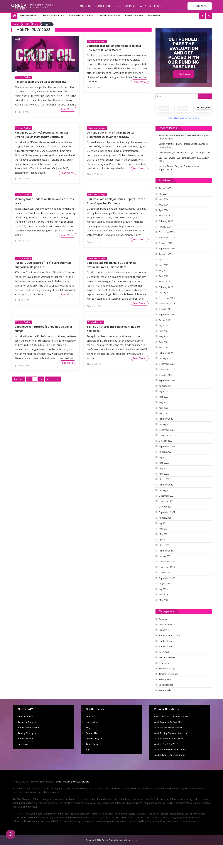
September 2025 (167, 248)
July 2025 (163, 259)
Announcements (29, 15)
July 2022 (163, 457)
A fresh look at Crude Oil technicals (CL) (41, 81)
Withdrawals (165, 690)
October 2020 (165, 572)
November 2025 (167, 237)
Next (56, 379)
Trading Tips (165, 679)
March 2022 (165, 479)
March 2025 (165, 281)
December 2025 (167, 232)
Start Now (183, 74)
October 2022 (165, 440)
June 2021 (164, 528)
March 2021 (165, 545)
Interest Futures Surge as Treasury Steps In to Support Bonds (181, 168)
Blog (118, 6)
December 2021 (167, 495)
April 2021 (164, 539)
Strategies (164, 663)
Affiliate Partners (81, 781)
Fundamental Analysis (81, 15)
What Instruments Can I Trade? (169, 738)
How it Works (92, 722)
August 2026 (165, 188)
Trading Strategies (109, 15)
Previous (18, 379)
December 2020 (167, 561)
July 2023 (163, 391)
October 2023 (165, 374)
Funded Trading (166, 646)
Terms (57, 781)
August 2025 (165, 254)
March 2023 (165, 413)
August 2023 (165, 385)
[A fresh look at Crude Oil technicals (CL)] (45, 54)
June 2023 (164, 396)
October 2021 (165, 506)
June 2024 (164, 330)
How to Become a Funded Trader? (171, 716)
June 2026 (164, 199)
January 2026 (165, 226)
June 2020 (164, 594)
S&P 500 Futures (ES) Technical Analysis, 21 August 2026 (184, 159)
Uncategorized (166, 684)
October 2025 (165, 243)
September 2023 (167, 380)
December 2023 (167, 363)
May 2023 (164, 402)
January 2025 (165, 292)
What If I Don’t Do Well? (165, 744)
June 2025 (164, 265)
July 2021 (163, 523)
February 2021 (166, 550)
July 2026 (163, 193)
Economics (164, 629)
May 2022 (164, 468)
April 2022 (164, 473)
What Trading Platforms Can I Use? (171, 733)
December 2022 (167, 429)
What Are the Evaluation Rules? (169, 727)
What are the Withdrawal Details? (170, 749)
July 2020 (163, 589)
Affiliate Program (94, 738)
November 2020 (167, 567)
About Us (85, 6)
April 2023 (164, 407)
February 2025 (166, 287)
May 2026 (164, 204)
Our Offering (103, 6)
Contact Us (91, 733)
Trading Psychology (168, 673)
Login (157, 6)
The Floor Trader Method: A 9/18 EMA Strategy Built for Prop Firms (184, 137)
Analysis (163, 619)
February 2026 (166, 221)
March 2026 (165, 215)
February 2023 (166, 418)
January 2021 (165, 556)
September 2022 (167, 446)
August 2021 (165, 517)
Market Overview (167, 657)
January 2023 (165, 424)
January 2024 (165, 358)
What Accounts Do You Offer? (168, 722)
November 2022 (167, 435)
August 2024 (165, 320)
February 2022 (166, 484)
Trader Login (92, 744)
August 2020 (165, 583)
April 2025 (164, 276)
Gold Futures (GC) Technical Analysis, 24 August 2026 (185, 152)
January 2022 (165, 490)
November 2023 (167, 369)
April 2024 (164, 342)
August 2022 (165, 451)
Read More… (68, 109)
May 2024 (164, 336)
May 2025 (164, 270)
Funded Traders (134, 15)
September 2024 (167, 314)
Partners (145, 6)
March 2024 (165, 347)
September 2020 (167, 578)
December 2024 (167, 298)
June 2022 (164, 462)
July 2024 (163, 325)
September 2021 (167, 512)
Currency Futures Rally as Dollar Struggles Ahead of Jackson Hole (184, 145)
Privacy (66, 781)
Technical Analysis (53, 15)
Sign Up (89, 749)
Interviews (154, 15)
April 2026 (164, 210)
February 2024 (166, 352)
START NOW (199, 6)
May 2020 (164, 600)
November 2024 (167, 303)
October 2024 (165, 308)
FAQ (88, 727)
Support (130, 6)
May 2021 (164, 534)
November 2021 (167, 501)
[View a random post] (209, 16)
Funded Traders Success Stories (169, 754)
